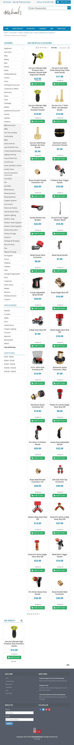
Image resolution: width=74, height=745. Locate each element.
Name (8, 709)
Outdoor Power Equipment (13, 223)
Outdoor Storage (10, 234)
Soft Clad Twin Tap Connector (59, 480)
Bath (5, 63)
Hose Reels (8, 179)
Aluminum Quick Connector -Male (60, 368)
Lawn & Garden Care (25, 33)
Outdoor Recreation (11, 230)
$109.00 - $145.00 (10, 368)
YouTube (49, 709)
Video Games (8, 285)
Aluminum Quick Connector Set (37, 406)
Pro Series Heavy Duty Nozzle (38, 593)
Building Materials (10, 74)
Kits (5, 182)
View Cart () (65, 2)
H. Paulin (7, 314)
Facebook (40, 709)
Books (6, 70)
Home (6, 33)
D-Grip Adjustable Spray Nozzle (37, 293)
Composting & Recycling (12, 151)
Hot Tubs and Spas (10, 133)
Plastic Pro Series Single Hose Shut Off (59, 406)
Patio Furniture (9, 245)
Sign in (15, 2)
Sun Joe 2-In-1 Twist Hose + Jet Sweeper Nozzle (60, 107)
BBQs (6, 129)
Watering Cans (9, 190)
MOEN (6, 318)
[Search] (69, 7)
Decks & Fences (9, 144)
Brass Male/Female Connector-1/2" (37, 480)
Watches (7, 292)
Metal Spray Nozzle (60, 255)
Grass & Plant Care (10, 158)
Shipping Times (43, 685)
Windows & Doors (10, 296)
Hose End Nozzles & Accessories (11, 174)
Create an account (25, 2)
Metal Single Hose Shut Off (59, 331)
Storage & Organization (12, 274)
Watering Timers (10, 193)
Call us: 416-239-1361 (45, 2)
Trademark (8, 281)
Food (6, 100)
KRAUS (6, 344)
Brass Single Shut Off (59, 292)
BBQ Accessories (10, 125)
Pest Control (8, 204)
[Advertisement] (38, 21)
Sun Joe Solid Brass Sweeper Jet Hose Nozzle (37, 145)
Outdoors (13, 33)
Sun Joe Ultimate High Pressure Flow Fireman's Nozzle (38, 107)
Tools (6, 278)
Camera (7, 78)
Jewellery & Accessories (12, 111)
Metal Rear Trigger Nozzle (59, 555)
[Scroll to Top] (68, 665)
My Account (7, 2)
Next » (48, 48)
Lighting (7, 118)
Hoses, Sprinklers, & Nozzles (44, 33)
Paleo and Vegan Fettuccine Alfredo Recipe (51, 678)
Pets (5, 248)
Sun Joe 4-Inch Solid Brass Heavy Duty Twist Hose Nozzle (59, 70)
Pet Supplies (8, 256)
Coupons (7, 299)
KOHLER (7, 311)
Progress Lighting (10, 329)
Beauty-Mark (8, 340)
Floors (6, 96)
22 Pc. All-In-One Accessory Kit (37, 368)
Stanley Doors (9, 325)
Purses (6, 259)
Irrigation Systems (10, 201)
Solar (6, 270)
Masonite (7, 336)
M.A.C (6, 322)
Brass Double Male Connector (59, 593)
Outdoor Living (9, 219)
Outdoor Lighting (10, 215)
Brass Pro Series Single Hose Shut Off (37, 555)
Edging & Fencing (10, 155)
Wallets (6, 288)
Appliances (8, 48)
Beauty (6, 67)
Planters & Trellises (10, 208)
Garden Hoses (9, 169)
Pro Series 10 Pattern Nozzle (37, 443)
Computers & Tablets (11, 89)
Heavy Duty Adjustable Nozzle (59, 443)
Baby (6, 56)
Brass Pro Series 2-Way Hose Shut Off (59, 518)
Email (7, 716)
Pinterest (46, 709)
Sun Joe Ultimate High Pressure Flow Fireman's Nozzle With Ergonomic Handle (38, 71)
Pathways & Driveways (11, 241)
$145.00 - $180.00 (10, 371)
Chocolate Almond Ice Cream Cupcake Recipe (52, 694)
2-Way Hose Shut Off (37, 330)
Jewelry (6, 107)
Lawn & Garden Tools (11, 212)
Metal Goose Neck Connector (37, 256)
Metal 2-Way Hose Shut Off (37, 518)
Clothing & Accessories (12, 85)
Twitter (43, 709)
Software (7, 267)
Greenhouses (8, 162)
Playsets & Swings (10, 252)
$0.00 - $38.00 (8, 357)
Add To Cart (38, 84)
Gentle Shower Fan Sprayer (37, 219)
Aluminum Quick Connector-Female (59, 144)
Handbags (7, 103)
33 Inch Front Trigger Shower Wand (59, 219)
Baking (6, 59)
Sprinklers (7, 186)
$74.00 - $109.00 (9, 364)
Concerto (7, 333)
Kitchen (6, 114)
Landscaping (8, 136)
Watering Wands (10, 197)
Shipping (7, 263)
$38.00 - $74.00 (9, 360)
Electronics (8, 92)
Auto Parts (7, 52)
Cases (6, 81)
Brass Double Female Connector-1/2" (37, 181)
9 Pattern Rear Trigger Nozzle (60, 181)
